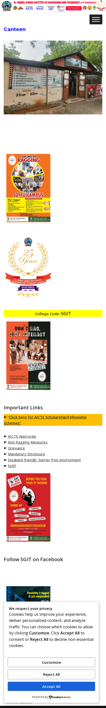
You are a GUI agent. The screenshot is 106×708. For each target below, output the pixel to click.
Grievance (16, 448)
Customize (51, 662)
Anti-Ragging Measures (28, 442)
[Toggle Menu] (96, 19)
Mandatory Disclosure (26, 453)
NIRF (12, 465)
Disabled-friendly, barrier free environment (44, 459)
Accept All (51, 686)
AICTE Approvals (22, 436)
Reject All (51, 674)
